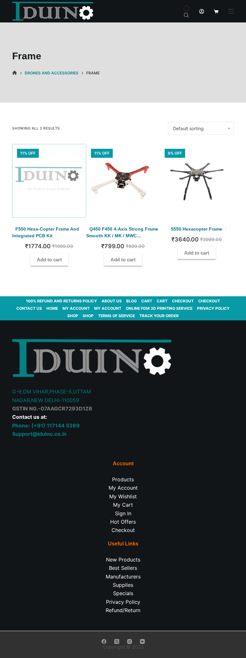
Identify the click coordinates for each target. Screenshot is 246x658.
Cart (146, 301)
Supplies (123, 585)
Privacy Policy (213, 308)
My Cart (123, 505)
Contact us (29, 308)
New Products (123, 559)
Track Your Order (159, 315)
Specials (123, 593)
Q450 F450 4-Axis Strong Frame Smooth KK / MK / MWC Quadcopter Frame (122, 235)
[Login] (201, 11)
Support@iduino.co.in (39, 434)
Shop (72, 315)
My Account (123, 488)
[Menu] (231, 11)
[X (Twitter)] (116, 641)
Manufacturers (123, 576)
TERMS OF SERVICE (116, 315)
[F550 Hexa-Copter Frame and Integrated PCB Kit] (49, 181)
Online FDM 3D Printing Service (159, 308)
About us (112, 301)
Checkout (183, 301)
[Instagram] (129, 641)
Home (52, 308)
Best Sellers (123, 568)
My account (76, 308)
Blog (131, 301)
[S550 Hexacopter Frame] (197, 181)
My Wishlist (123, 496)
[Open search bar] (186, 15)
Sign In (123, 513)
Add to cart (49, 259)
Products (123, 479)
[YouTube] (142, 641)
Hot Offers (123, 522)
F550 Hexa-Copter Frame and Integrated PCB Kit (45, 232)
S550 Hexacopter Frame (196, 229)
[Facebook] (104, 641)
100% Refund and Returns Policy (61, 301)
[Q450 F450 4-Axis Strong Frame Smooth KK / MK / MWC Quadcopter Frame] (123, 181)
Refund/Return (123, 610)
